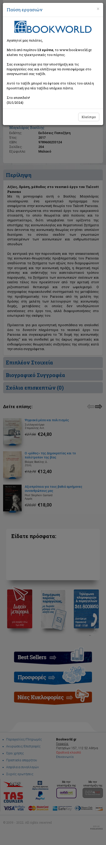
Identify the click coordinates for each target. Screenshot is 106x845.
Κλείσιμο (89, 117)
